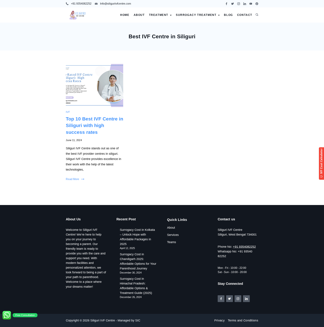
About (139, 14)
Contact (244, 14)
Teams (171, 242)
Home (124, 14)
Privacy (219, 320)
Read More (72, 179)
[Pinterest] (256, 3)
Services (173, 235)
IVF (68, 112)
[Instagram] (238, 3)
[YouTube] (250, 3)
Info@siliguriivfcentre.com (115, 3)
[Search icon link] (256, 15)
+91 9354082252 (81, 3)
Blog (228, 14)
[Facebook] (226, 3)
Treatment (158, 14)
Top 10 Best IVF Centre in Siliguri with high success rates (94, 125)
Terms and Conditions (243, 320)
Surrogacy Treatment (196, 14)
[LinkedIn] (244, 3)
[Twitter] (232, 3)
